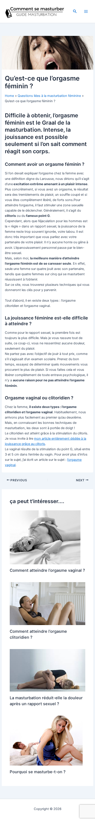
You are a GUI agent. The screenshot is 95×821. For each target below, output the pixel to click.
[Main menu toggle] (86, 11)
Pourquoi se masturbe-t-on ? (38, 771)
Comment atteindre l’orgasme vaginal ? (47, 570)
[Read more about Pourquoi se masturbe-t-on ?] (46, 740)
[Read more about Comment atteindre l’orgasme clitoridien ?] (47, 603)
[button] (75, 11)
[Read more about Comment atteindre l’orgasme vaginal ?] (45, 537)
